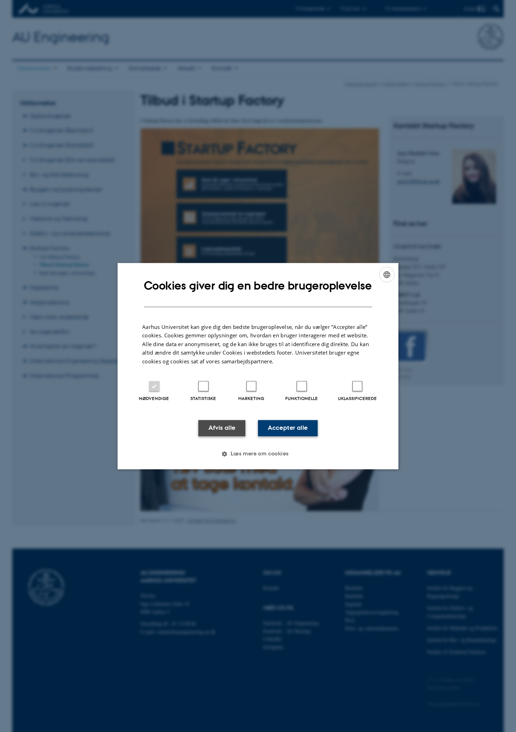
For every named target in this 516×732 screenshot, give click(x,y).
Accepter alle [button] (287, 428)
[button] (258, 453)
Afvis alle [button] (222, 428)
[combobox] (386, 274)
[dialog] (258, 366)
